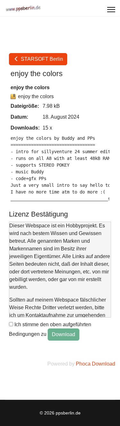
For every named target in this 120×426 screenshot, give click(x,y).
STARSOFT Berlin (41, 59)
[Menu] (111, 9)
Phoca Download (95, 364)
